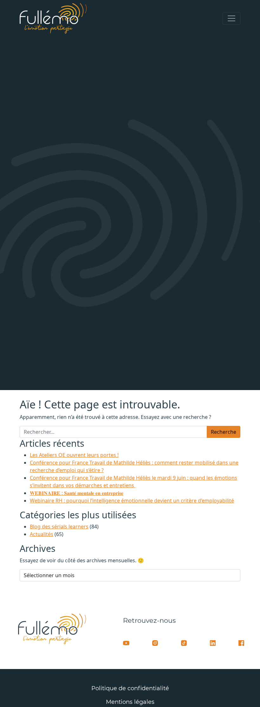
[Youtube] (126, 642)
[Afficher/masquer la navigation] (231, 18)
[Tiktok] (184, 642)
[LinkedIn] (213, 642)
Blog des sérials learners (59, 526)
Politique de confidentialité (130, 688)
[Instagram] (155, 642)
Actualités (41, 534)
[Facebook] (241, 642)
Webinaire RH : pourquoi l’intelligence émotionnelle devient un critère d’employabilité (132, 500)
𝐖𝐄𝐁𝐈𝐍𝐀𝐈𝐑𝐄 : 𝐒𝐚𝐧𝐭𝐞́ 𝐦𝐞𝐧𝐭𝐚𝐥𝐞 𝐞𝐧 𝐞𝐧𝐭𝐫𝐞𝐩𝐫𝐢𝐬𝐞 (76, 492)
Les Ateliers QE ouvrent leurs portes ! (74, 454)
